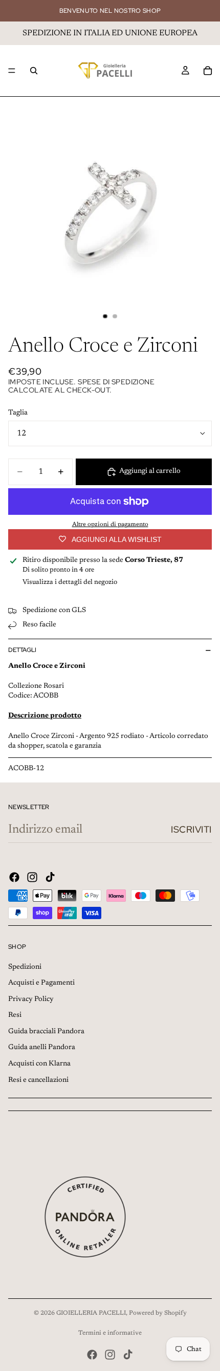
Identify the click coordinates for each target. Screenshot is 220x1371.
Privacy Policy (31, 999)
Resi (14, 1015)
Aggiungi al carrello (150, 471)
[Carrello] (207, 70)
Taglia (18, 413)
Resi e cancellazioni (38, 1080)
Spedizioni (24, 967)
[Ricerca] (34, 70)
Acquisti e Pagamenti (41, 983)
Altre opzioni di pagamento (110, 524)
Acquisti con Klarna (39, 1064)
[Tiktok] (50, 877)
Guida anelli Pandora (41, 1047)
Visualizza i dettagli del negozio (70, 582)
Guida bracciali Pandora (46, 1031)
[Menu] (12, 70)
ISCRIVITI (191, 829)
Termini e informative (110, 1333)
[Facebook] (14, 877)
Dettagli (22, 650)
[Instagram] (32, 877)
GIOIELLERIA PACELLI (91, 1313)
